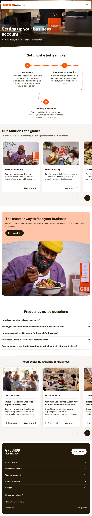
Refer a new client (13, 495)
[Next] (87, 198)
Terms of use (9, 508)
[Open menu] (87, 5)
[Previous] (80, 198)
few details (24, 76)
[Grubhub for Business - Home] (14, 5)
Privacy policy (82, 508)
